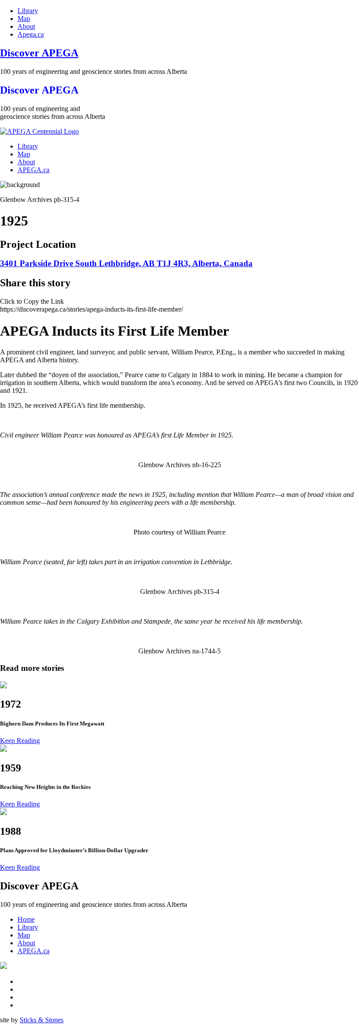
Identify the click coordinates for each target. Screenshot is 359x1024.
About (26, 26)
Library (28, 10)
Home (26, 919)
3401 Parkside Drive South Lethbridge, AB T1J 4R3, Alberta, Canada (126, 263)
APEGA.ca (33, 170)
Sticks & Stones (41, 1020)
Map (24, 18)
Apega (31, 34)
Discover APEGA (39, 53)
